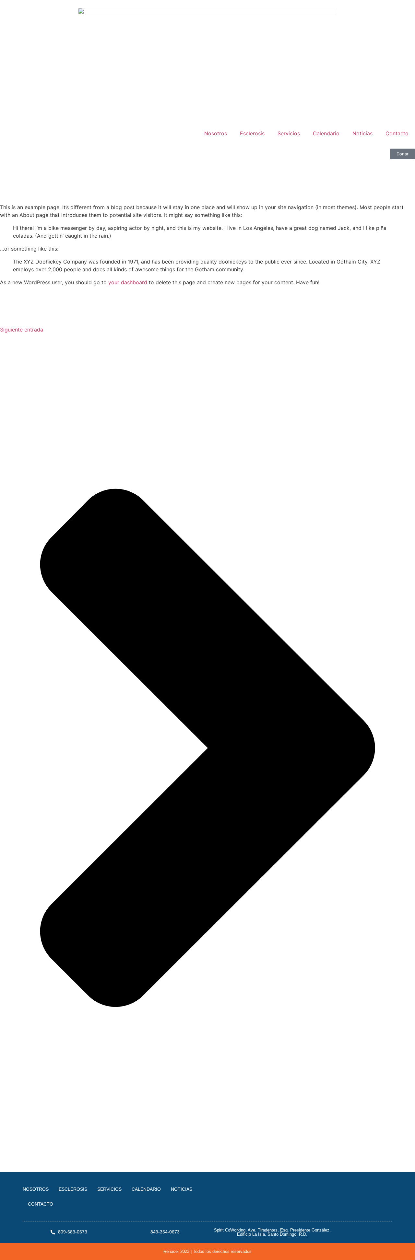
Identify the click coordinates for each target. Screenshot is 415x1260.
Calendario (326, 133)
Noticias (362, 133)
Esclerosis (252, 133)
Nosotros (215, 133)
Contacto (397, 133)
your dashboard (127, 282)
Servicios (289, 133)
